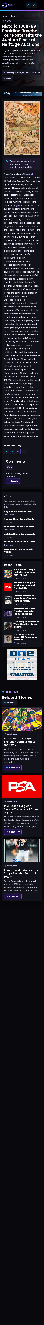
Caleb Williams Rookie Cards (19, 534)
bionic (8, 78)
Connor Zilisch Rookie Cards (19, 519)
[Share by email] (24, 451)
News (13, 16)
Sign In (14, 481)
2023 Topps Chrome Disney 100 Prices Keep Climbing (25, 637)
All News (11, 702)
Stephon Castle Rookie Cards (19, 541)
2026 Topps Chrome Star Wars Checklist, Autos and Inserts (26, 624)
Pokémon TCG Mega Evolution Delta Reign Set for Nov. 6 (24, 572)
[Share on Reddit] (18, 451)
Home (4, 16)
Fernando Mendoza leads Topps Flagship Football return (24, 598)
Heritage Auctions (19, 205)
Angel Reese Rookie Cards (18, 511)
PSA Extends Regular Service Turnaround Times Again (24, 585)
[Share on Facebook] (6, 451)
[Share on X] (12, 451)
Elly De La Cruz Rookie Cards (19, 526)
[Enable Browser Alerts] (34, 5)
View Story (14, 767)
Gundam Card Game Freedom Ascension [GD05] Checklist (24, 611)
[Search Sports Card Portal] (28, 5)
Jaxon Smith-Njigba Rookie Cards (18, 550)
